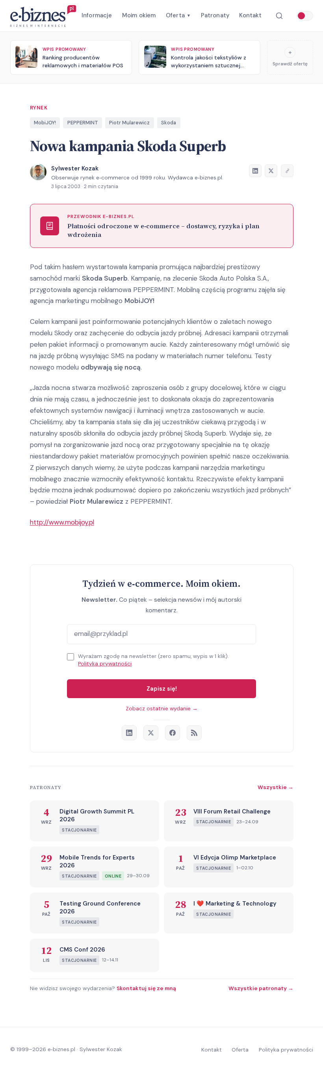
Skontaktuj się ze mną (146, 988)
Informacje (97, 15)
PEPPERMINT (82, 122)
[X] (150, 732)
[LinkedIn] (129, 732)
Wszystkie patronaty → (260, 988)
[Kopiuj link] (287, 170)
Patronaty (215, 15)
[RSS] (194, 732)
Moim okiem (139, 15)
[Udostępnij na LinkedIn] (255, 170)
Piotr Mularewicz (129, 122)
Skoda (168, 122)
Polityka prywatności (105, 663)
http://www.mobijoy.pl (62, 522)
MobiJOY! (45, 122)
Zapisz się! (162, 689)
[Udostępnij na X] (271, 170)
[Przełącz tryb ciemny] (305, 15)
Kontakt (250, 15)
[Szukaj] (279, 16)
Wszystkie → (275, 787)
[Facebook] (172, 732)
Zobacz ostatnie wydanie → (162, 708)
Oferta (178, 15)
